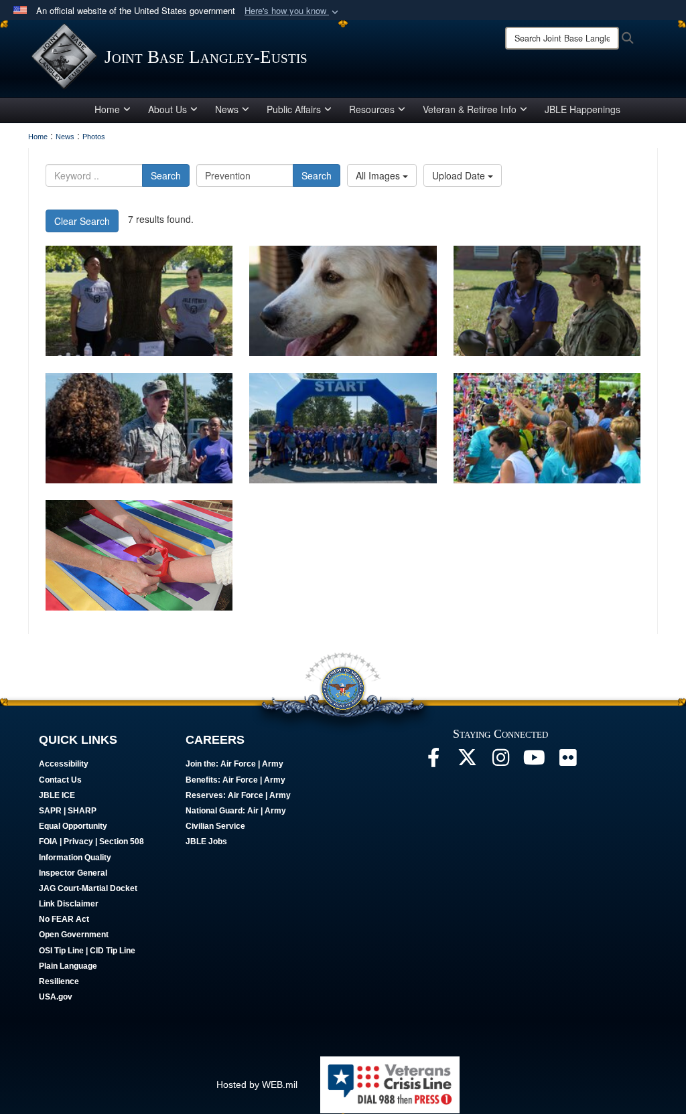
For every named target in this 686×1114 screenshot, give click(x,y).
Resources (372, 109)
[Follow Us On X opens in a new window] (467, 761)
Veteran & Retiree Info (470, 109)
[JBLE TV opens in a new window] (534, 761)
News (226, 109)
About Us (167, 109)
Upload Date (460, 175)
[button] (293, 11)
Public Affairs (294, 109)
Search (166, 175)
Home (107, 109)
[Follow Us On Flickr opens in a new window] (567, 761)
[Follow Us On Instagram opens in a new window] (500, 761)
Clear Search (82, 221)
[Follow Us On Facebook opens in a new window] (433, 761)
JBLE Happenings (582, 109)
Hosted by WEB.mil (256, 1084)
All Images (379, 175)
